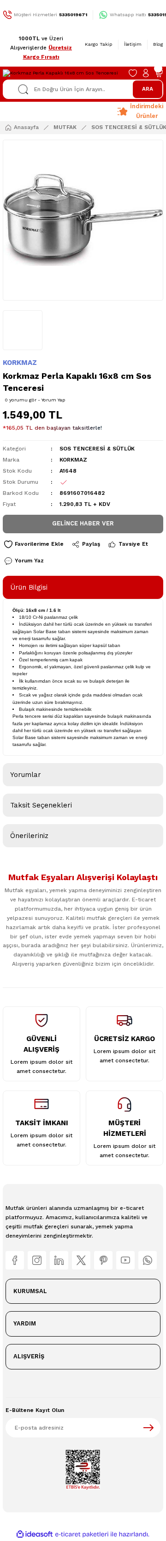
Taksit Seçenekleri (41, 805)
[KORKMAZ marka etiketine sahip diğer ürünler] (22, 330)
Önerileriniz (29, 836)
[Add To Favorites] (34, 544)
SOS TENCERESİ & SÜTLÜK (97, 448)
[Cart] (158, 73)
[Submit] (148, 1427)
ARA (147, 89)
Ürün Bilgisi (28, 587)
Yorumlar (25, 774)
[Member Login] (145, 73)
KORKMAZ (20, 362)
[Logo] (60, 73)
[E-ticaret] (82, 1534)
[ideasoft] (34, 1534)
